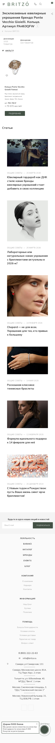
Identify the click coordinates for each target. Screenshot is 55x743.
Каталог (27, 549)
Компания (27, 575)
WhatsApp (31, 708)
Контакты (27, 589)
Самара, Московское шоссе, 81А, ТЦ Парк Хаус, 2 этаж (29, 671)
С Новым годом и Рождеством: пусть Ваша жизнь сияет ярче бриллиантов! (26, 492)
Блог (27, 566)
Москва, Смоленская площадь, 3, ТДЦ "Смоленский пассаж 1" (29, 688)
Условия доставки (27, 635)
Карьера (27, 585)
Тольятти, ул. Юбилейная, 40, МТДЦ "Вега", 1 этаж (29, 680)
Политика (27, 612)
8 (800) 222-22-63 (28, 653)
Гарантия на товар (27, 639)
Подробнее (15, 113)
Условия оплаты (27, 631)
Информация (27, 598)
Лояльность (27, 538)
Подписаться (43, 525)
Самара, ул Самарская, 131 (29, 664)
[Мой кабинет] (45, 4)
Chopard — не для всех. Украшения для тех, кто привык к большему (27, 330)
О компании (27, 581)
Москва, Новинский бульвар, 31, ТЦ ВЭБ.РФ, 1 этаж (29, 697)
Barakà (27, 544)
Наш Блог (27, 604)
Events (27, 560)
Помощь (27, 622)
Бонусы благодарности (27, 627)
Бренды (27, 555)
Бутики (27, 608)
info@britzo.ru (29, 658)
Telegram (24, 708)
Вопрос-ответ (27, 643)
